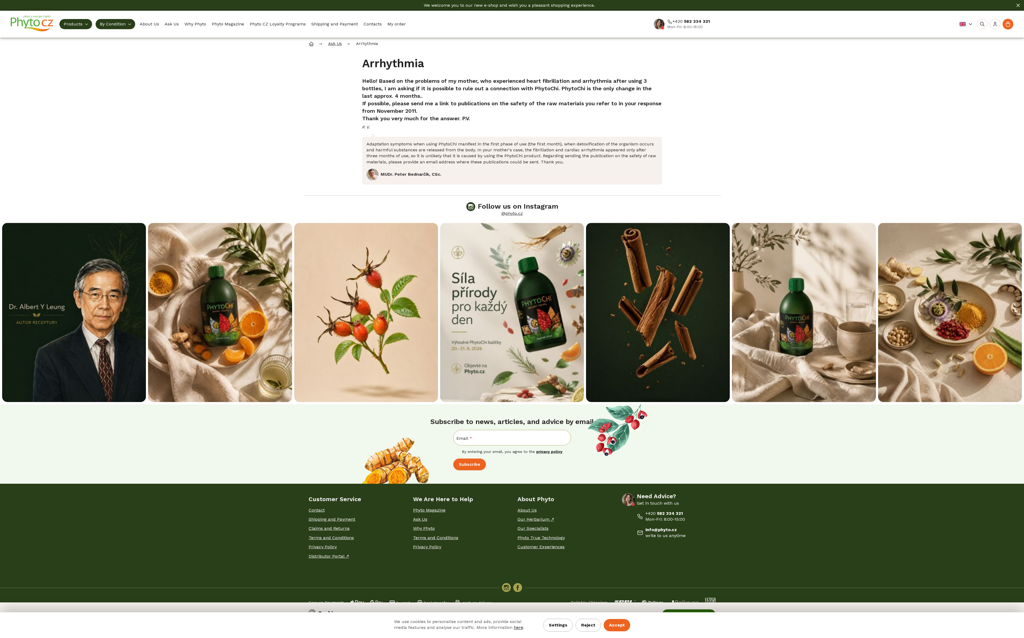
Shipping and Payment (332, 519)
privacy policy (549, 451)
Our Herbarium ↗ (535, 519)
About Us (527, 510)
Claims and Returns (329, 528)
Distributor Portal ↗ (329, 556)
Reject (588, 625)
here (518, 627)
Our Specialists (533, 528)
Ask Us (420, 519)
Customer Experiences (541, 546)
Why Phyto (424, 528)
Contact (317, 510)
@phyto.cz (512, 213)
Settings (558, 625)
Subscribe (469, 464)
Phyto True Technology (541, 537)
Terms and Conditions (331, 537)
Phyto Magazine (429, 510)
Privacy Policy (323, 546)
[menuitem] (75, 24)
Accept (617, 625)
